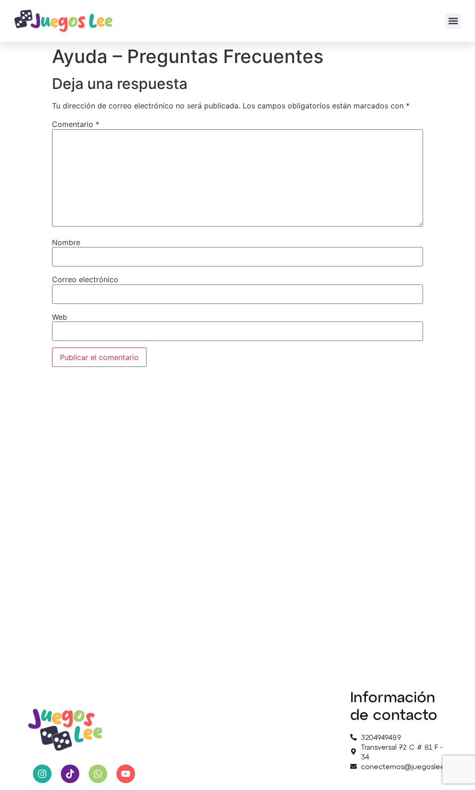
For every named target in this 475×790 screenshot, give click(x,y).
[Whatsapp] (98, 774)
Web (59, 317)
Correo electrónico (85, 279)
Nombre (66, 242)
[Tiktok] (70, 774)
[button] (453, 21)
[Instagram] (42, 774)
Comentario (75, 124)
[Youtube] (125, 774)
